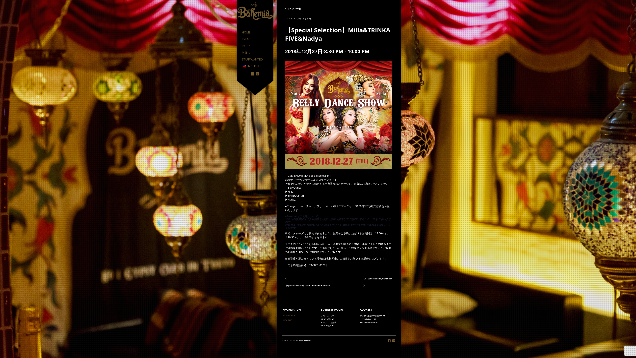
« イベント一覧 (293, 8)
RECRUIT (287, 320)
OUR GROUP (289, 315)
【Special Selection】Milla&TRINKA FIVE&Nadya (307, 284)
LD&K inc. (292, 340)
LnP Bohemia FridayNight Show (377, 280)
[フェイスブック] (252, 73)
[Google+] (257, 73)
